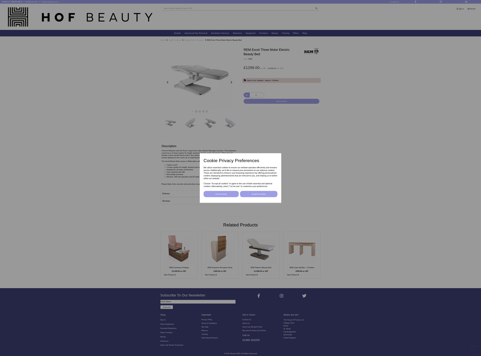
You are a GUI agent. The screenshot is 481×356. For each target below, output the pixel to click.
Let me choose (221, 194)
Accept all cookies (259, 194)
